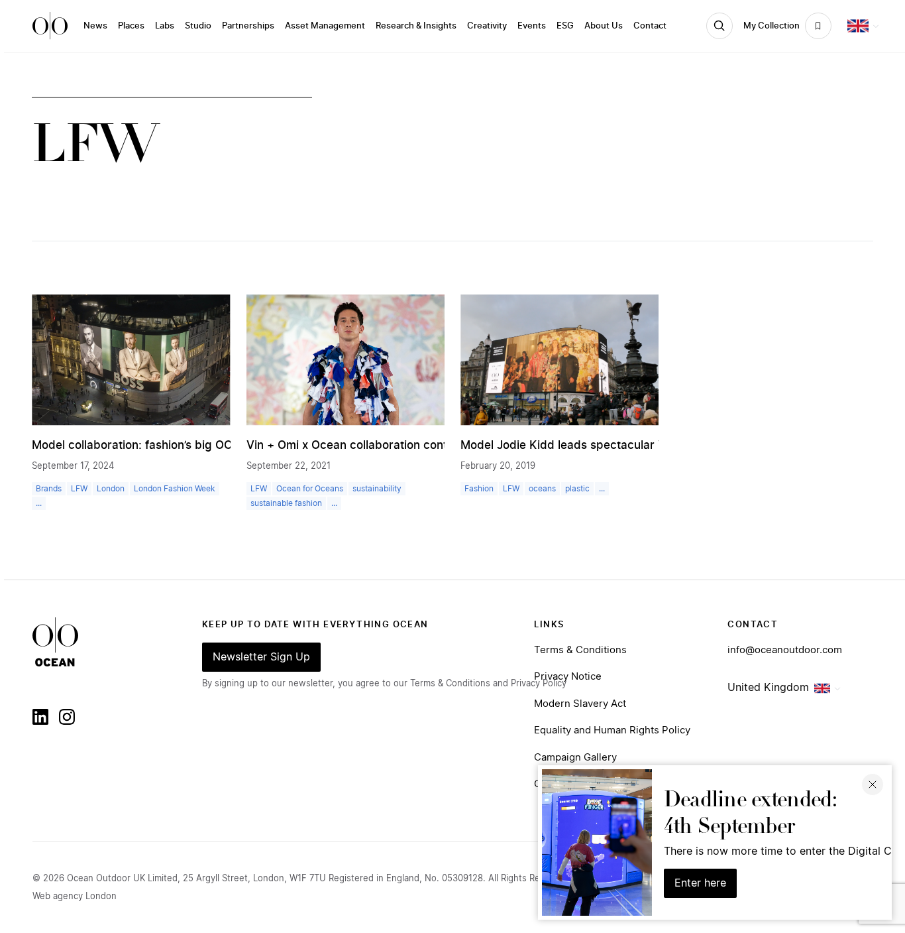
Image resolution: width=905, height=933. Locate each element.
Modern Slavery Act (580, 704)
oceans (542, 489)
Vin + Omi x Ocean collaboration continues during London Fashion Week (441, 445)
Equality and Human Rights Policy (612, 730)
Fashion (479, 489)
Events (531, 26)
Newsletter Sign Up (261, 657)
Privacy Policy (538, 683)
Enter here (700, 883)
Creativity (487, 26)
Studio (198, 26)
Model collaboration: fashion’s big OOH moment (160, 445)
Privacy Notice (568, 677)
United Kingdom (768, 687)
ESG (565, 26)
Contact (649, 26)
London (111, 489)
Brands (49, 489)
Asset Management (325, 26)
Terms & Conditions (580, 650)
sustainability (376, 489)
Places (131, 26)
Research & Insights (416, 26)
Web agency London (74, 896)
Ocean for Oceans (309, 489)
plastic (577, 489)
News (95, 26)
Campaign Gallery (575, 758)
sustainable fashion (286, 503)
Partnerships (248, 26)
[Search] (719, 26)
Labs (164, 26)
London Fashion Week (174, 489)
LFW (79, 489)
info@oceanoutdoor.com (784, 650)
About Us (603, 26)
